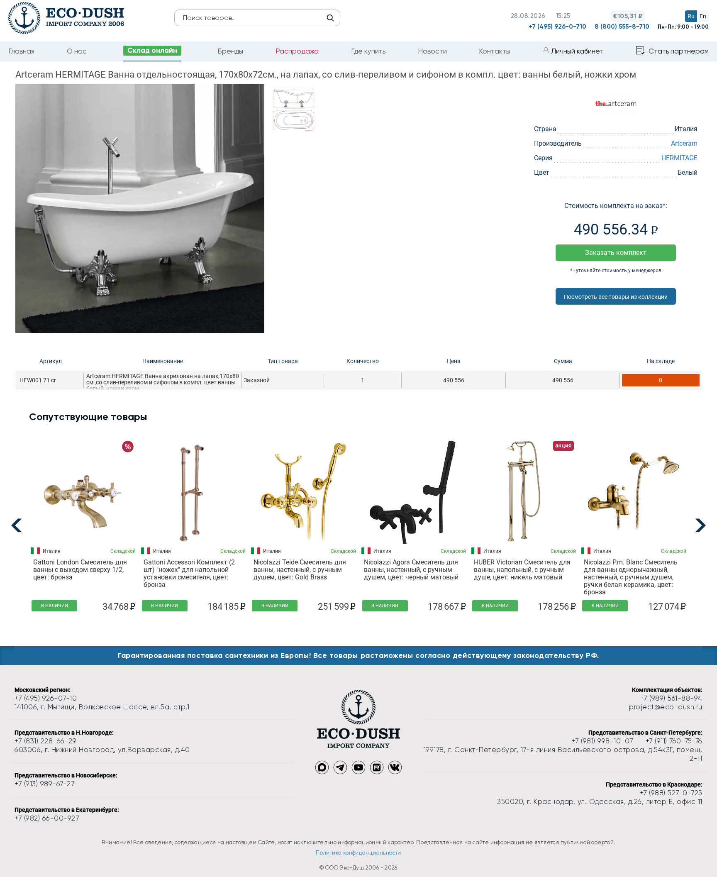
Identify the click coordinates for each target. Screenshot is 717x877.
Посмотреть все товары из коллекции (616, 296)
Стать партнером (679, 51)
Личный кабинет (577, 51)
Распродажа (297, 51)
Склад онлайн (152, 50)
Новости (432, 51)
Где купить (368, 51)
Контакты (494, 51)
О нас (77, 51)
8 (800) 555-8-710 (622, 26)
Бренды (230, 51)
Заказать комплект (615, 253)
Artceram (684, 143)
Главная (21, 51)
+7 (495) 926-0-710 (557, 26)
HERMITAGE (679, 158)
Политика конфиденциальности (358, 853)
